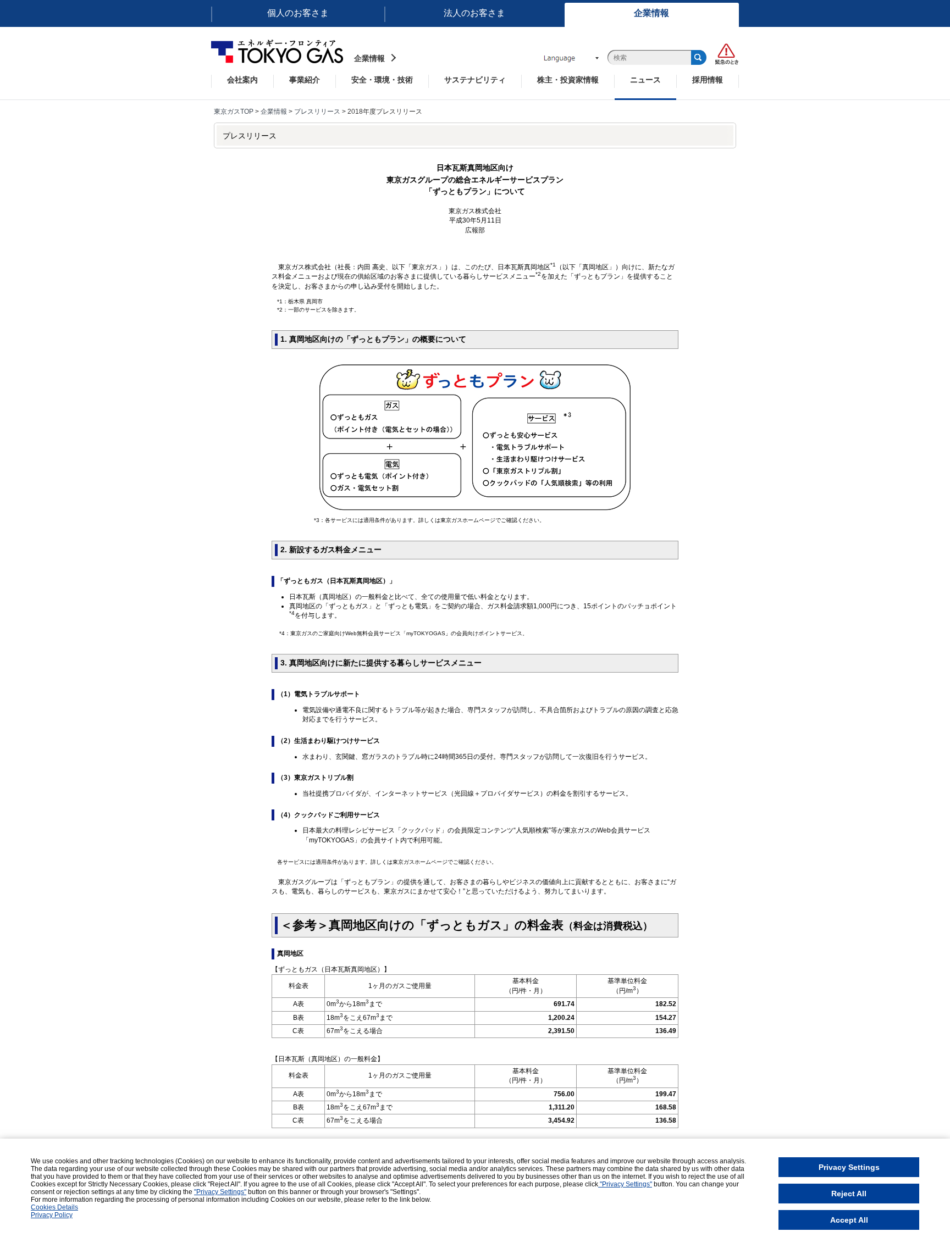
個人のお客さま (298, 13)
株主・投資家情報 (568, 79)
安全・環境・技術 (382, 79)
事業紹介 (304, 79)
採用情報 (707, 79)
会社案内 (242, 79)
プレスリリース (317, 111)
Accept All (849, 1220)
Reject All (848, 1193)
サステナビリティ (475, 79)
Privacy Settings (849, 1167)
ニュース (645, 79)
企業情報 (651, 13)
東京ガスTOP (233, 111)
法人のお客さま (474, 13)
